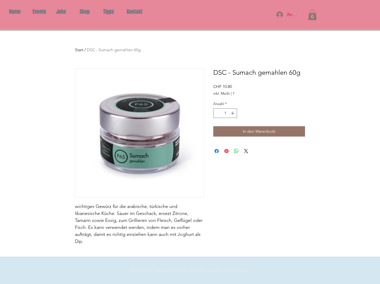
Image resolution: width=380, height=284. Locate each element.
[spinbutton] (225, 113)
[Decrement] (217, 113)
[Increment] (233, 113)
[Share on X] (246, 151)
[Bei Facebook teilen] (217, 151)
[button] (312, 14)
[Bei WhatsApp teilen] (236, 151)
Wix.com (242, 270)
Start (79, 49)
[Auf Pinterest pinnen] (226, 151)
